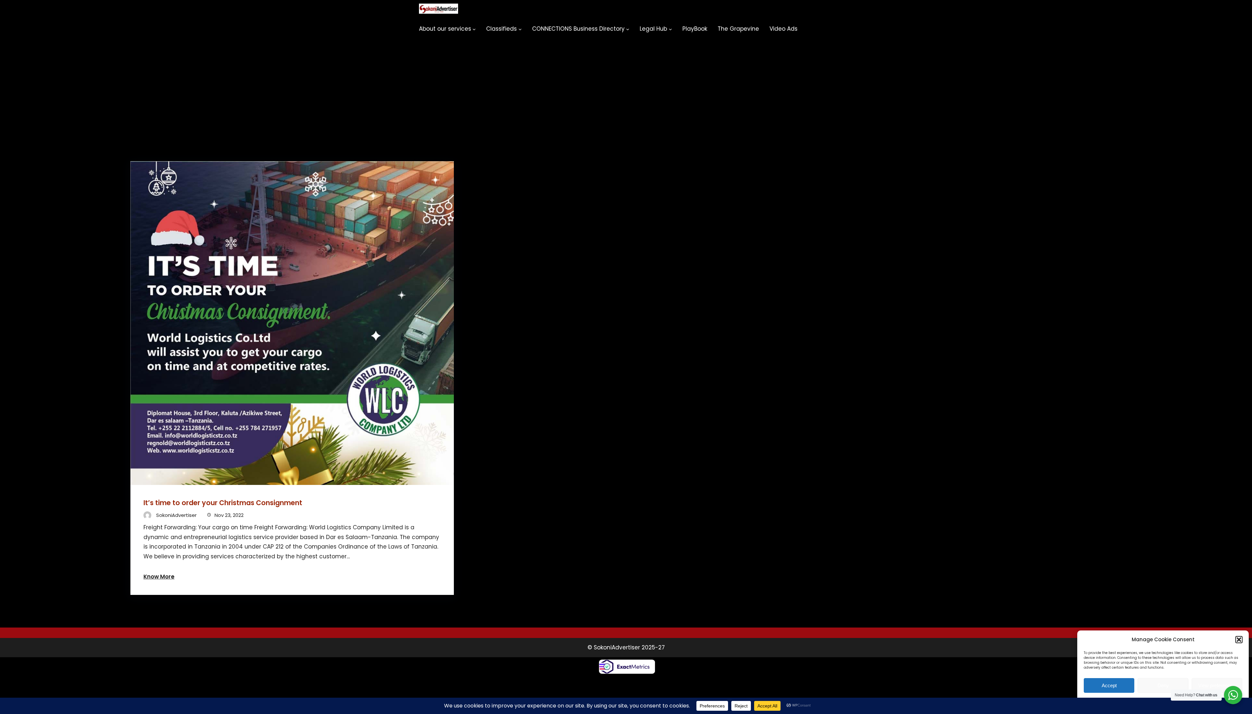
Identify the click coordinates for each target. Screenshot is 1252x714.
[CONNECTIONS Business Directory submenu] (627, 29)
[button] (1239, 639)
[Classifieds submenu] (520, 29)
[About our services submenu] (474, 29)
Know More (158, 577)
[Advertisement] (626, 86)
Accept (1109, 685)
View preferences (1216, 685)
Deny (1163, 685)
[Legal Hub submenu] (670, 29)
